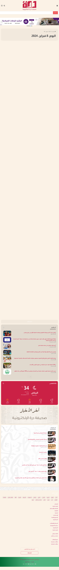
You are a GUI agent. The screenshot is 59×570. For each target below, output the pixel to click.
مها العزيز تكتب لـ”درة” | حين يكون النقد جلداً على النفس (34, 465)
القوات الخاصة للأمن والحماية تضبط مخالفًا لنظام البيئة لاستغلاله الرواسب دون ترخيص (32, 205)
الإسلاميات (55, 515)
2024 (50, 31)
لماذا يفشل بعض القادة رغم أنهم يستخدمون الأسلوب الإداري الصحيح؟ (31, 477)
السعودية (29, 497)
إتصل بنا (32, 561)
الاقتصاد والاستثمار (54, 508)
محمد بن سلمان (39, 499)
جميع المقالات (55, 539)
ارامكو (52, 497)
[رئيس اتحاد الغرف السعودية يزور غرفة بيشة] (28, 62)
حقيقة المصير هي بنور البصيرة (40, 433)
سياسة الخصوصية (54, 525)
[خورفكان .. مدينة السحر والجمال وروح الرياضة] (28, 110)
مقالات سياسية (54, 541)
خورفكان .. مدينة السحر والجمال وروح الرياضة (29, 98)
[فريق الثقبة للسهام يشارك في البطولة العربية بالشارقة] (10, 163)
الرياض (34, 497)
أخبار (56, 497)
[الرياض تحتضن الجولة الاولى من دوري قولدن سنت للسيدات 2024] (49, 289)
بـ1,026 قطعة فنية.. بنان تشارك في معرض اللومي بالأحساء (43, 364)
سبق (48, 499)
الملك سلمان (10, 497)
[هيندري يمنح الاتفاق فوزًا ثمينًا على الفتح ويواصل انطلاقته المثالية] (7, 352)
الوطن (56, 499)
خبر (52, 499)
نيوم (33, 499)
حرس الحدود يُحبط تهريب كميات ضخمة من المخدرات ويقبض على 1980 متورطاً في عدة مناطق (35, 371)
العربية (19, 497)
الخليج (39, 497)
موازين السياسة (43, 452)
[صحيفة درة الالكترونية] (29, 5)
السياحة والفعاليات (54, 523)
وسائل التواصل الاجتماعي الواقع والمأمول (37, 439)
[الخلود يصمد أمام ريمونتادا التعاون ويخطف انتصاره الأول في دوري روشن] (7, 333)
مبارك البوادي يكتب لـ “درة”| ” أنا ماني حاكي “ (37, 471)
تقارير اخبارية (55, 506)
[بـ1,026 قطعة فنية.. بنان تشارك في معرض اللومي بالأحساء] (7, 365)
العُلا (15, 497)
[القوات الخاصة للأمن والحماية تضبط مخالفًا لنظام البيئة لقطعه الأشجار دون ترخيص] (10, 227)
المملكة (4, 497)
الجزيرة (48, 497)
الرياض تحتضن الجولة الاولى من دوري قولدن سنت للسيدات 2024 (49, 273)
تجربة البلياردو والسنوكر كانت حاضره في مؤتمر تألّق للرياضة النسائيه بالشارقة (28, 273)
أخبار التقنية (55, 519)
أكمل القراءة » (52, 88)
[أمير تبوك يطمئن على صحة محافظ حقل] (7, 346)
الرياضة (54, 44)
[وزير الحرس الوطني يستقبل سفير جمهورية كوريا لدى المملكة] (31, 163)
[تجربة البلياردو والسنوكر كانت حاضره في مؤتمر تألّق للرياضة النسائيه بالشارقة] (28, 288)
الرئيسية (53, 31)
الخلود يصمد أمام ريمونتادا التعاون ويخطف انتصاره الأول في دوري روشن (40, 332)
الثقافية (56, 510)
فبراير (47, 31)
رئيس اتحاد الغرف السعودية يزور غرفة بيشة (28, 49)
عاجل (45, 499)
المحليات (33, 44)
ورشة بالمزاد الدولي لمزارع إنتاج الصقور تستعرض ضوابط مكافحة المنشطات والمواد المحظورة (35, 358)
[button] (57, 21)
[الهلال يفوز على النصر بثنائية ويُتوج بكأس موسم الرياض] (49, 64)
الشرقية (24, 497)
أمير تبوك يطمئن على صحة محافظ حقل (47, 345)
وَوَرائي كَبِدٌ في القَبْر (42, 458)
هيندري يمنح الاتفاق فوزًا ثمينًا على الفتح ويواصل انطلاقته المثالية (41, 351)
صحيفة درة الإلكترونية (26, 559)
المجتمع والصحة (54, 517)
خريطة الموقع (27, 561)
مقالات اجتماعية (54, 544)
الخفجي (43, 497)
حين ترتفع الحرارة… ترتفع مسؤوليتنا (39, 445)
